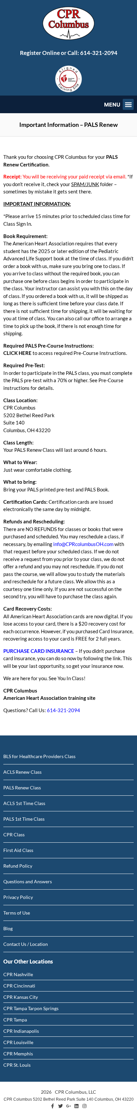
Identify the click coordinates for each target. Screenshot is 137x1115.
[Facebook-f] (52, 1106)
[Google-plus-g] (68, 1106)
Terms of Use (16, 913)
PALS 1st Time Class (24, 819)
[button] (128, 104)
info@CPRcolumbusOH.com (83, 544)
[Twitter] (60, 1106)
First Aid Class (18, 850)
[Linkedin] (76, 1106)
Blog (8, 928)
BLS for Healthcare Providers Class (39, 756)
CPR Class (14, 834)
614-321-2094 (98, 52)
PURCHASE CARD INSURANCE (38, 651)
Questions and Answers (27, 881)
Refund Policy (17, 866)
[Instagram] (84, 1106)
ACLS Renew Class (22, 772)
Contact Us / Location (25, 944)
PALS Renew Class (22, 787)
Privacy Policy (18, 897)
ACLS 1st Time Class (24, 803)
